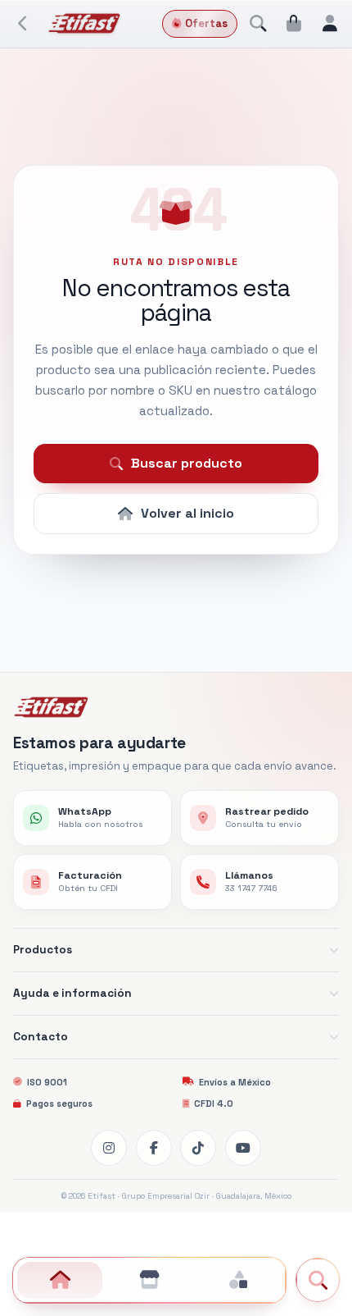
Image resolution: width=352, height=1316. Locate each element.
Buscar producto (186, 463)
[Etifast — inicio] (84, 23)
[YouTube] (243, 1148)
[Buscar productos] (258, 24)
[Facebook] (154, 1148)
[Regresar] (24, 24)
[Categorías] (238, 1280)
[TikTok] (198, 1148)
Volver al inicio (187, 513)
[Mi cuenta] (330, 24)
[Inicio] (59, 1280)
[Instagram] (109, 1148)
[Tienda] (149, 1280)
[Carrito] (294, 24)
